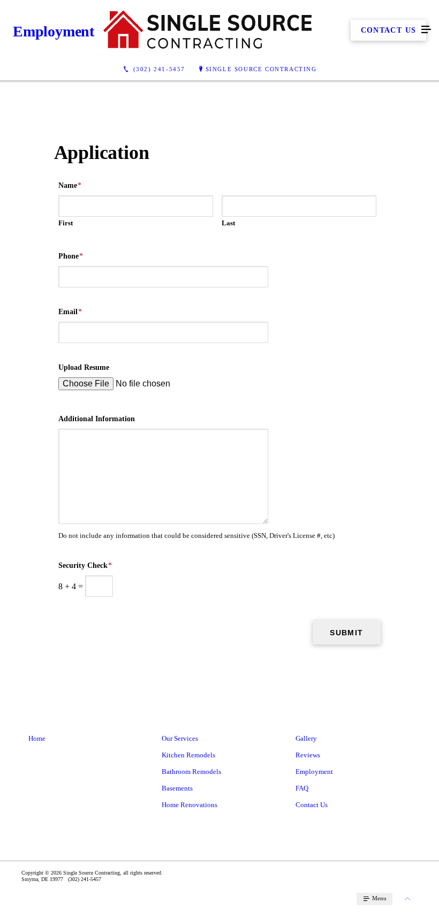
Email (70, 312)
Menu (378, 898)
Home (37, 738)
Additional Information (96, 419)
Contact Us (312, 805)
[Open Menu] (426, 29)
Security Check (85, 565)
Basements (177, 788)
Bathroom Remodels (191, 772)
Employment (314, 772)
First (65, 223)
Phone (70, 256)
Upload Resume (83, 367)
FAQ (302, 788)
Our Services (180, 738)
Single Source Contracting (261, 69)
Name (69, 185)
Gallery (306, 738)
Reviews (308, 755)
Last (228, 223)
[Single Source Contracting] (208, 30)
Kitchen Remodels (188, 755)
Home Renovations (189, 805)
